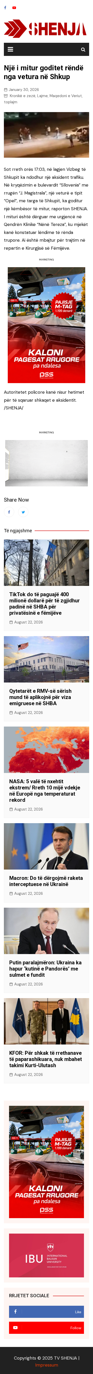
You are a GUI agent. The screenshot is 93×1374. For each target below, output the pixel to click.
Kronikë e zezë (22, 95)
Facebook (5, 8)
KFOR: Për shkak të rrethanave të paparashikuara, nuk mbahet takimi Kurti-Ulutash (45, 1059)
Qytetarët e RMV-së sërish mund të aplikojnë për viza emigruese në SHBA (40, 697)
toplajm (10, 102)
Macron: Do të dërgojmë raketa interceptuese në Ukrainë (46, 881)
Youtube (14, 8)
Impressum (46, 1365)
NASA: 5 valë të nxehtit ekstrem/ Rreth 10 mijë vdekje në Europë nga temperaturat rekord (44, 790)
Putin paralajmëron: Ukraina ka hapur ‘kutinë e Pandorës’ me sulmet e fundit (45, 968)
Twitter (23, 512)
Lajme (42, 95)
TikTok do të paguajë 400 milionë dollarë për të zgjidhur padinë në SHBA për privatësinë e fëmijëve (44, 603)
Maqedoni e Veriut (66, 95)
